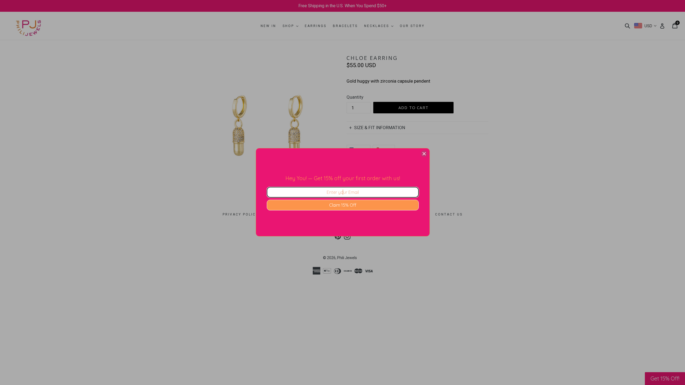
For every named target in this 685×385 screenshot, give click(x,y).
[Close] (424, 154)
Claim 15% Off (342, 205)
